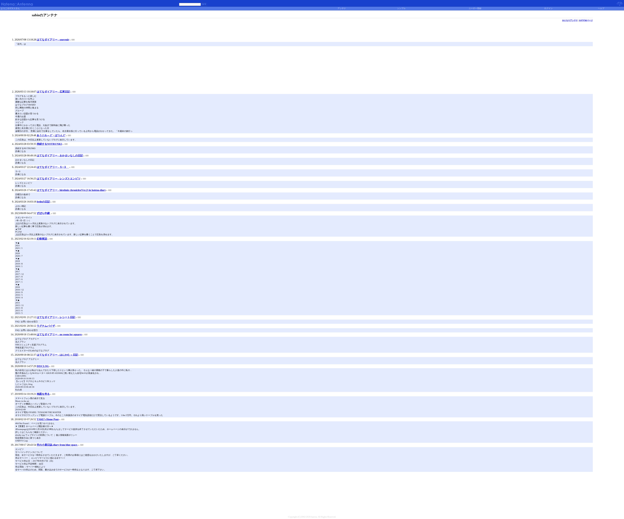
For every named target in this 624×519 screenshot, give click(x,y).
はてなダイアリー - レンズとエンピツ (58, 178)
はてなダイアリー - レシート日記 (56, 317)
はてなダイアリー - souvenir (53, 39)
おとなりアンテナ (570, 20)
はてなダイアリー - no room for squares (59, 334)
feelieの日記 (43, 201)
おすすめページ (586, 20)
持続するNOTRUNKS (49, 144)
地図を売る (43, 394)
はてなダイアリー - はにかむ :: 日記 (57, 354)
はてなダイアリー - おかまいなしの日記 (60, 155)
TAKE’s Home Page (48, 419)
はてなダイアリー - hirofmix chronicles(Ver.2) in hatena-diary (71, 190)
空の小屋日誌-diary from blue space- (57, 444)
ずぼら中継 (43, 213)
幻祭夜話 (42, 238)
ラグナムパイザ (46, 325)
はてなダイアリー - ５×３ (53, 167)
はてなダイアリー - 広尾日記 (53, 91)
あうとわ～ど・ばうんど (51, 135)
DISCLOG (43, 366)
